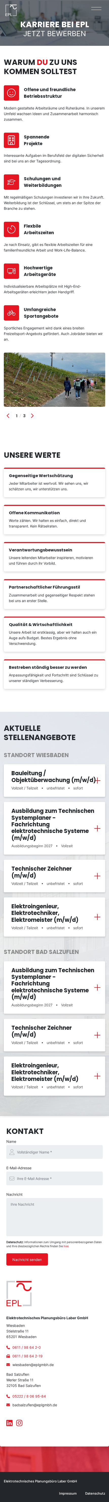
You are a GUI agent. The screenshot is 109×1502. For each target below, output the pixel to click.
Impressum (68, 1493)
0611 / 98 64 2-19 (27, 1356)
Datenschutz (95, 1493)
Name (11, 1141)
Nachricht (14, 1194)
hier (66, 1246)
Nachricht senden (27, 1259)
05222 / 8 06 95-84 (29, 1396)
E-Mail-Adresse (18, 1168)
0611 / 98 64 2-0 (26, 1347)
